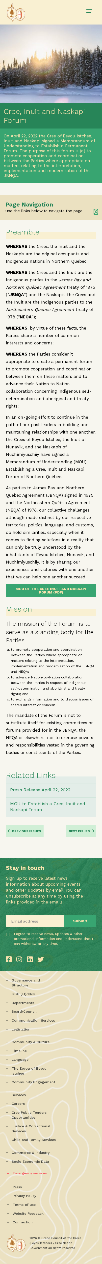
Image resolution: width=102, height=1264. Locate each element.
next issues (79, 831)
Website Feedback (28, 1213)
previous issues (26, 831)
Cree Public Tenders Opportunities (29, 1114)
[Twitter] (40, 959)
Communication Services (33, 1020)
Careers (18, 1104)
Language (20, 1059)
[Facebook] (10, 959)
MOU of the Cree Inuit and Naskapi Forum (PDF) (51, 590)
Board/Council (24, 1011)
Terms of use (24, 1205)
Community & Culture (31, 1042)
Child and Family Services (34, 1140)
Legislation (21, 1029)
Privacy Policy (24, 1196)
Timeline (19, 1051)
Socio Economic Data (30, 1161)
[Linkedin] (31, 959)
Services (19, 1095)
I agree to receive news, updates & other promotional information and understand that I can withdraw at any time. (34, 945)
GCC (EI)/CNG (23, 994)
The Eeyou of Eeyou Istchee (29, 1070)
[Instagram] (20, 959)
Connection (23, 1222)
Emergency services (30, 1173)
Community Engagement (33, 1082)
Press (17, 1187)
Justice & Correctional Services (31, 1128)
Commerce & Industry (31, 1153)
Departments (23, 1003)
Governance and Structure (26, 982)
